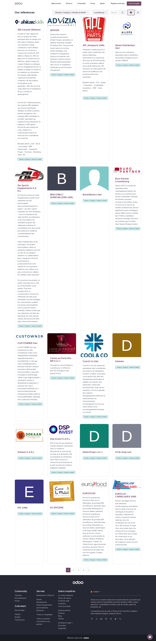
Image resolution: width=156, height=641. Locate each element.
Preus (92, 3)
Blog (60, 616)
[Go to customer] (29, 21)
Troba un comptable (44, 614)
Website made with (75, 638)
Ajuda (102, 3)
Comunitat (81, 3)
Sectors (69, 3)
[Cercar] (122, 12)
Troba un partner (43, 619)
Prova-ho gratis (134, 3)
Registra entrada (117, 3)
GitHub (17, 614)
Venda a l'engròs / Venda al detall (70, 12)
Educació (40, 610)
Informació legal (64, 623)
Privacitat (62, 625)
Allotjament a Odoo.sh (45, 595)
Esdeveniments (64, 610)
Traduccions (20, 620)
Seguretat (62, 628)
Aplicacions (56, 3)
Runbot (17, 617)
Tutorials (18, 595)
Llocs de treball (64, 606)
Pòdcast (61, 613)
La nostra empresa (65, 595)
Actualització (41, 602)
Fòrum (17, 601)
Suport (39, 599)
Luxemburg (99, 12)
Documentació (20, 598)
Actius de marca (64, 598)
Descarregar (20, 610)
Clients (61, 619)
